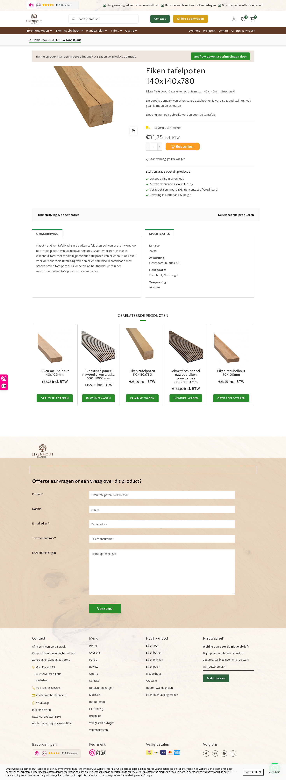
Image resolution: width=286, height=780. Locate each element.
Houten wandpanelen (159, 687)
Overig (129, 30)
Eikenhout (152, 645)
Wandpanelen (95, 30)
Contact (160, 18)
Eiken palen (153, 666)
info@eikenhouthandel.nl (51, 695)
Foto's (93, 659)
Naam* (36, 509)
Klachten (94, 695)
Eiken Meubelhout (67, 30)
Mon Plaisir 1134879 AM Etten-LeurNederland (48, 673)
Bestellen (184, 146)
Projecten (209, 30)
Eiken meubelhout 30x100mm (231, 373)
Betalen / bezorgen (101, 687)
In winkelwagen (98, 398)
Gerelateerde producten (236, 215)
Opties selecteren (55, 398)
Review (93, 666)
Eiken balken (153, 652)
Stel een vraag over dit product (167, 171)
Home (36, 40)
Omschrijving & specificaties (58, 215)
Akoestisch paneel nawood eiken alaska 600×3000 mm (98, 375)
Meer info (274, 772)
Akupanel (151, 680)
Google (148, 775)
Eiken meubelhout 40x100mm (55, 373)
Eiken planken (154, 659)
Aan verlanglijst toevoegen (167, 159)
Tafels (115, 30)
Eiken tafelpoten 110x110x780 (142, 373)
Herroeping (96, 709)
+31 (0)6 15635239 (48, 687)
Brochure (95, 716)
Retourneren (97, 702)
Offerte (93, 673)
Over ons (194, 30)
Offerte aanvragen (190, 18)
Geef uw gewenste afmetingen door (220, 56)
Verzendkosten (98, 730)
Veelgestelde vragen (101, 723)
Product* (38, 494)
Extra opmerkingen (44, 553)
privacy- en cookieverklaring (119, 775)
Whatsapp (42, 703)
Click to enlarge (133, 131)
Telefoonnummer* (44, 538)
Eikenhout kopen (37, 30)
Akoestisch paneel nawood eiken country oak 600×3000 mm (186, 376)
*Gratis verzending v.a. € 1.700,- (171, 184)
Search (73, 19)
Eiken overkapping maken (162, 695)
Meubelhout (153, 673)
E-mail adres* (40, 523)
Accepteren (253, 772)
